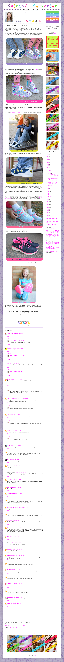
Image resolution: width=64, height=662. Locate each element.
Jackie (8, 536)
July (48, 188)
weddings (53, 248)
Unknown (9, 379)
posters (47, 248)
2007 (48, 213)
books (57, 218)
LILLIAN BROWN (10, 487)
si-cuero (8, 603)
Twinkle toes (9, 72)
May (49, 191)
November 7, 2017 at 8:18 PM (13, 520)
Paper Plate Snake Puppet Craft (53, 179)
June (49, 190)
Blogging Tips (48, 218)
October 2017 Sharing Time (53, 180)
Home (24, 625)
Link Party (33, 633)
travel (52, 224)
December (50, 170)
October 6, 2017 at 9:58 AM (15, 363)
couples (47, 243)
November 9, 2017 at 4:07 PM (15, 542)
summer (57, 235)
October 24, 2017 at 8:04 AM (15, 452)
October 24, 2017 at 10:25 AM (14, 459)
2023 (48, 159)
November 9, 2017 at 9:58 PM (16, 549)
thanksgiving (48, 236)
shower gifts (48, 235)
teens (50, 248)
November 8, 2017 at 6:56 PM (15, 536)
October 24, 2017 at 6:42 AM (15, 445)
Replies (9, 338)
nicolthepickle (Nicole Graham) (13, 507)
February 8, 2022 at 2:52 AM (15, 603)
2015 (48, 201)
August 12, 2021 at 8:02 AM (13, 590)
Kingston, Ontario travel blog (51, 251)
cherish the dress (53, 242)
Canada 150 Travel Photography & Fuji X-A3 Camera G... (53, 175)
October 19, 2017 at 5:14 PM (19, 389)
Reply (8, 336)
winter (47, 238)
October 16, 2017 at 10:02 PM (15, 414)
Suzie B (8, 445)
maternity (47, 244)
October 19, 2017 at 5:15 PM (19, 421)
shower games (56, 234)
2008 (48, 212)
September (50, 185)
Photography (52, 16)
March (49, 194)
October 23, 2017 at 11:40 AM (15, 430)
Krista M (8, 527)
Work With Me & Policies (45, 633)
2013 (48, 204)
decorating (48, 219)
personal (48, 221)
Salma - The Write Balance (12, 398)
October (49, 173)
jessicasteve (9, 597)
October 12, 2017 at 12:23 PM (19, 371)
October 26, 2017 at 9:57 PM (20, 472)
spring (53, 235)
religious (48, 223)
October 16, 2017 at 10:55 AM (16, 379)
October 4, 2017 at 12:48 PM (18, 333)
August (49, 186)
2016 (48, 199)
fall (50, 231)
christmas (56, 230)
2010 (48, 209)
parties (50, 234)
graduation (47, 232)
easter (47, 231)
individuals (57, 243)
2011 (48, 207)
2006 (48, 215)
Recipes (52, 17)
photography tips (50, 247)
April (49, 193)
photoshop (57, 247)
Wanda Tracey (9, 555)
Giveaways (38, 633)
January (49, 197)
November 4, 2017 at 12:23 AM (16, 493)
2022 (48, 161)
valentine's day (55, 236)
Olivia (8, 414)
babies (47, 242)
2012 (48, 206)
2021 (48, 162)
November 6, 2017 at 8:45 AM (24, 507)
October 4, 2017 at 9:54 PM (19, 340)
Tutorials (52, 13)
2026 (48, 154)
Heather (11, 340)
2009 (48, 210)
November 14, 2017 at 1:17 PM (19, 577)
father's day (54, 231)
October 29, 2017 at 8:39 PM (16, 479)
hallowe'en (52, 232)
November (50, 171)
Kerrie (8, 363)
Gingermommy (10, 348)
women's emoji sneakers (15, 112)
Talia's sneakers (8, 230)
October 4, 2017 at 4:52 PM (18, 348)
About (52, 12)
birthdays (48, 230)
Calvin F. (8, 465)
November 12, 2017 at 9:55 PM (16, 569)
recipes (57, 221)
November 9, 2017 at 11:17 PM (18, 555)
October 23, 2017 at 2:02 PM (19, 438)
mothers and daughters (54, 244)
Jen (7, 459)
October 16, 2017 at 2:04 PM (22, 398)
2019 (48, 165)
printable (54, 221)
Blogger (34, 655)
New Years (48, 228)
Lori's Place (9, 583)
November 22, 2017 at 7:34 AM (17, 583)
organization (56, 219)
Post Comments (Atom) (14, 627)
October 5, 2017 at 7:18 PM (19, 355)
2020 (48, 164)
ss (7, 590)
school (54, 222)
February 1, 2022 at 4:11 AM (17, 597)
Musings (52, 20)
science (57, 222)
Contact (52, 22)
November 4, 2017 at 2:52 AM (16, 500)
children (57, 242)
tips (49, 224)
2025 (48, 156)
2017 (48, 168)
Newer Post (7, 625)
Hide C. (8, 452)
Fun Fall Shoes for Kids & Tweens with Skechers (52, 183)
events (50, 243)
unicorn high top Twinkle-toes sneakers (13, 106)
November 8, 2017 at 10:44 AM (16, 527)
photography (50, 246)
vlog (55, 224)
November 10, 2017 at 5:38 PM (19, 563)
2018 (48, 167)
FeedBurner (54, 33)
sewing (47, 224)
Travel (52, 14)
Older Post (40, 625)
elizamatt (9, 479)
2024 (48, 158)
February (50, 196)
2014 (48, 202)
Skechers (36, 69)
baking (53, 218)
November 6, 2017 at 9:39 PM (16, 513)
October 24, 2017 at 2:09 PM (15, 465)
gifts (52, 219)
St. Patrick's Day (55, 228)
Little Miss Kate (10, 333)
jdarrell (8, 430)
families (53, 243)
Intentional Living (52, 19)
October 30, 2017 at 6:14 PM (18, 487)
